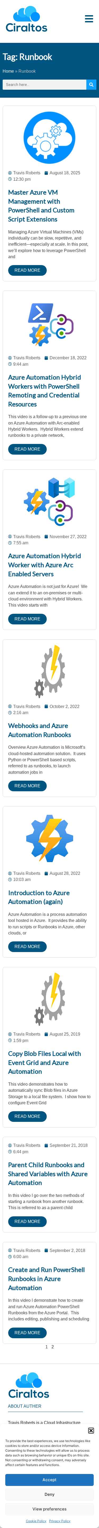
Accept (49, 1479)
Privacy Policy (59, 1521)
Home (8, 71)
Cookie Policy (36, 1521)
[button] (91, 1430)
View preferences (49, 1508)
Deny (50, 1494)
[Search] (91, 85)
